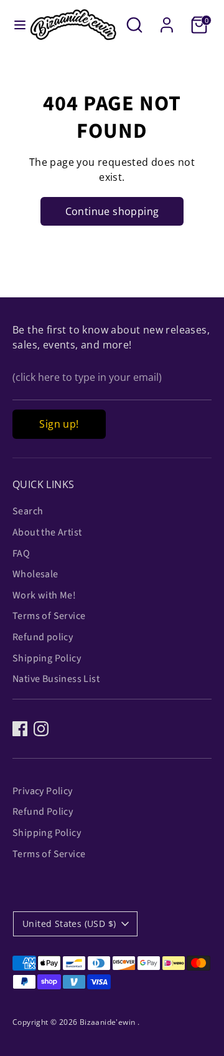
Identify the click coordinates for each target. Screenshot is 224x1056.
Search (27, 511)
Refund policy (42, 637)
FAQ (21, 553)
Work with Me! (44, 595)
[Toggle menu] (14, 24)
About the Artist (47, 532)
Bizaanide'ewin (109, 1022)
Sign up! (58, 424)
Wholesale (35, 574)
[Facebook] (19, 728)
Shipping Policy (46, 658)
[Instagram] (41, 728)
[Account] (166, 20)
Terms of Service (48, 616)
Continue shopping (112, 211)
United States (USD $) (69, 923)
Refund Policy (42, 811)
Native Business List (56, 679)
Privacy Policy (42, 791)
